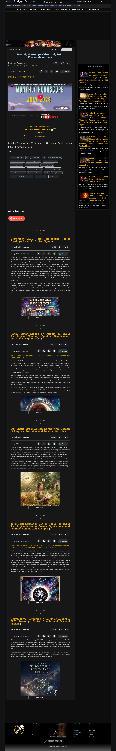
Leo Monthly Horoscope (16, 165)
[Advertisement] (58, 26)
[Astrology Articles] (40, 44)
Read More (39, 317)
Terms (66, 746)
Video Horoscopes (53, 176)
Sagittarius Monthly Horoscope (35, 169)
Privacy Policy (77, 732)
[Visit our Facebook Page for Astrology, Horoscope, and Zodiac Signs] (48, 741)
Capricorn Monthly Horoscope (53, 169)
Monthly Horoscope (57, 173)
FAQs (75, 736)
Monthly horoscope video (17, 157)
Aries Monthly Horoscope (54, 157)
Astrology (16, 5)
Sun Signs (55, 9)
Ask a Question (92, 728)
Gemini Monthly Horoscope (34, 161)
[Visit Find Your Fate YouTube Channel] (56, 741)
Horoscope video (35, 157)
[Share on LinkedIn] (57, 71)
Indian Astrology (44, 9)
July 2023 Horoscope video (26, 176)
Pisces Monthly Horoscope (34, 173)
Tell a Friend (92, 730)
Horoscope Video (16, 49)
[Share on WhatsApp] (51, 71)
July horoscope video (41, 176)
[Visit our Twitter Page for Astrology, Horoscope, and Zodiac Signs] (53, 741)
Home (9, 5)
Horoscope (13, 176)
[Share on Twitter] (46, 71)
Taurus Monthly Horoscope (17, 161)
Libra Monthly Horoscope (47, 165)
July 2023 (46, 173)
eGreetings (76, 730)
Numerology (65, 9)
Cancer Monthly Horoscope (50, 161)
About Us (76, 728)
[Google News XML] (51, 57)
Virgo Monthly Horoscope (31, 165)
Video (44, 157)
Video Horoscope (93, 9)
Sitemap (76, 734)
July (27, 157)
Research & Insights (29, 5)
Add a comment (18, 218)
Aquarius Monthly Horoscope (18, 173)
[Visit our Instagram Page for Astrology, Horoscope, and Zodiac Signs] (51, 741)
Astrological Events (78, 9)
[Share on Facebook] (41, 71)
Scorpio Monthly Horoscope (17, 169)
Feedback (91, 734)
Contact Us (91, 736)
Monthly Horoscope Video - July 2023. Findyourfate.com (59, 5)
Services (91, 732)
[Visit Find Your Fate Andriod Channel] (61, 741)
